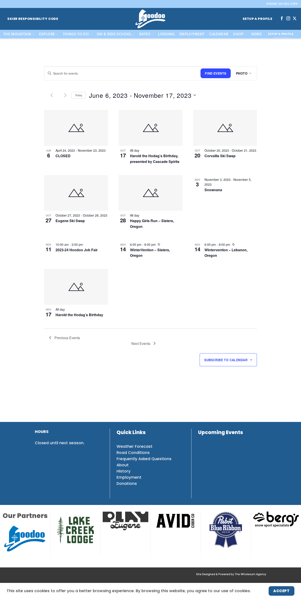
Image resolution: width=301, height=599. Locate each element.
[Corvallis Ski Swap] (225, 128)
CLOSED (63, 155)
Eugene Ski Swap (70, 220)
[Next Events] (65, 95)
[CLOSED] (76, 128)
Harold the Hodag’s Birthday (79, 314)
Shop (238, 34)
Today (78, 95)
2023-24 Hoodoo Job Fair (77, 249)
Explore (47, 34)
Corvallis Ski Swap (220, 155)
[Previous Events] (51, 95)
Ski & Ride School (114, 34)
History (123, 471)
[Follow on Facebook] (282, 19)
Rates (144, 34)
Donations (127, 483)
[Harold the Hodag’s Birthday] (76, 287)
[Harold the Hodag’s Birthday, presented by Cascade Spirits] (150, 128)
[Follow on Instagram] (288, 19)
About (123, 465)
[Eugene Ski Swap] (76, 193)
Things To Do (76, 34)
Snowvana (213, 189)
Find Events (215, 73)
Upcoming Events (220, 432)
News (256, 34)
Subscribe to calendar (225, 360)
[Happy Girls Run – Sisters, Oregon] (150, 193)
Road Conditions (133, 452)
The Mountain (17, 34)
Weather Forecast (134, 446)
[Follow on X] (295, 19)
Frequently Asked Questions (144, 458)
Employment (192, 34)
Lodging (166, 34)
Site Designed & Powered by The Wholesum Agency (231, 574)
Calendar (218, 34)
